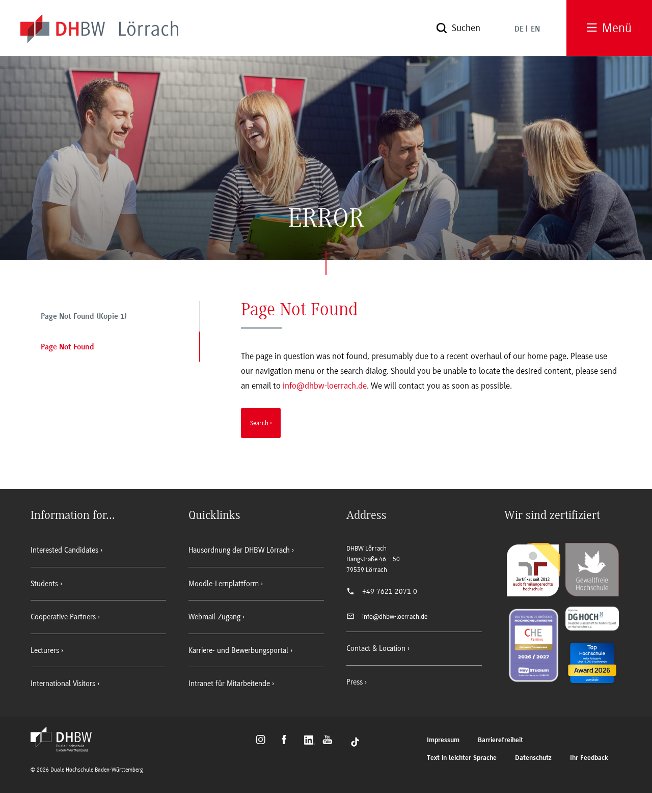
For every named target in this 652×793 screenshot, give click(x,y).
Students (44, 583)
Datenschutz (533, 758)
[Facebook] (288, 741)
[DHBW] (66, 749)
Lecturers (45, 650)
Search (259, 423)
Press (354, 682)
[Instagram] (263, 741)
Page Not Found (67, 347)
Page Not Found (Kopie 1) (84, 317)
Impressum (443, 740)
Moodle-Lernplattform (223, 583)
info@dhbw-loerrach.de (325, 385)
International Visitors (63, 683)
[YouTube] (330, 741)
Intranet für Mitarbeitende (229, 683)
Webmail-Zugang (214, 616)
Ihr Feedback (589, 758)
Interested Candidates (64, 550)
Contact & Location (375, 648)
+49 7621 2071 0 (389, 591)
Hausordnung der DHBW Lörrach (239, 550)
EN (535, 29)
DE (519, 29)
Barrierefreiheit (500, 740)
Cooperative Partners (63, 616)
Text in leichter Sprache (462, 758)
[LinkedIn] (310, 741)
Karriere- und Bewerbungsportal (238, 650)
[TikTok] (355, 741)
